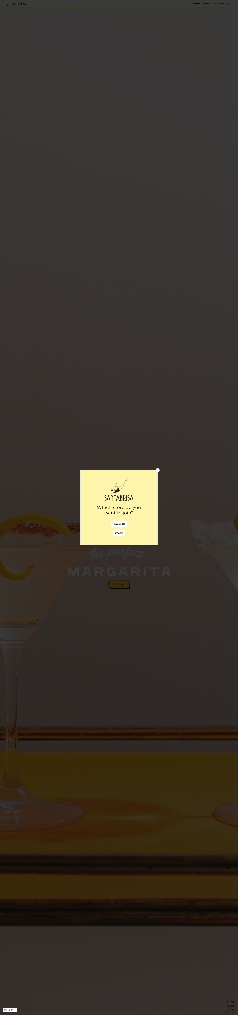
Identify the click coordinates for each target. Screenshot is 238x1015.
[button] (10, 1010)
